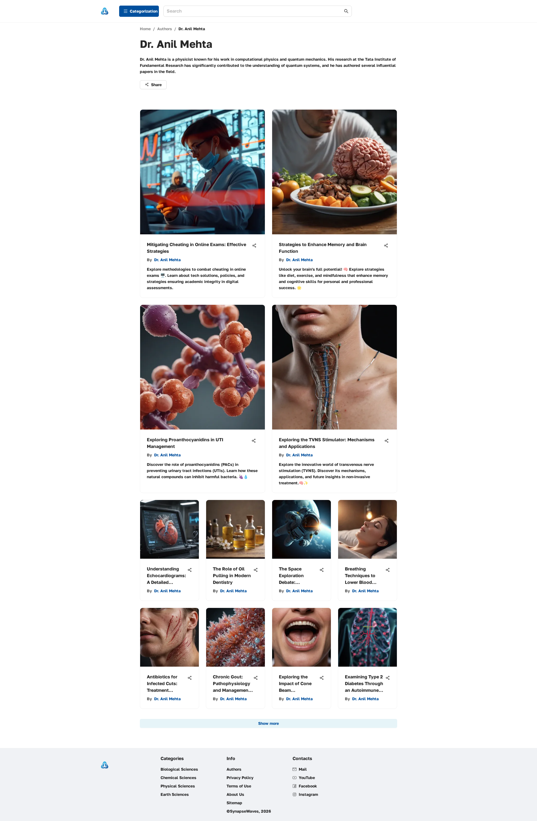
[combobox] (255, 11)
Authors (164, 28)
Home (145, 28)
